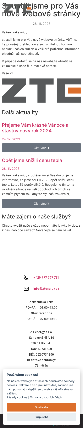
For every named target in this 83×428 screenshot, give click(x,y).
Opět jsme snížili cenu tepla (32, 160)
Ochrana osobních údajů (46, 397)
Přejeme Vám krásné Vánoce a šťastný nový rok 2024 (35, 127)
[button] (77, 8)
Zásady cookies (17, 397)
